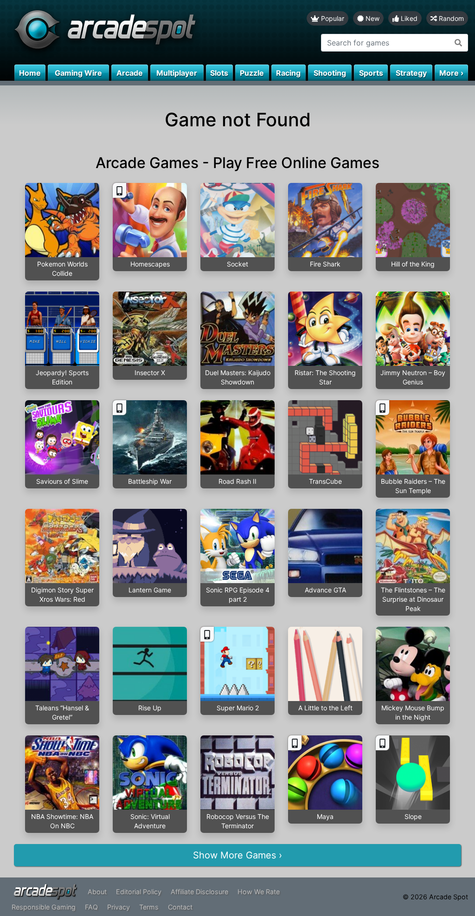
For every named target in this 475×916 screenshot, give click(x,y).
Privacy (118, 907)
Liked (408, 18)
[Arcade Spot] (119, 32)
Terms (149, 907)
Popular (331, 18)
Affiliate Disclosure (199, 892)
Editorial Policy (138, 892)
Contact (180, 907)
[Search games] (458, 43)
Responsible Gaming (44, 907)
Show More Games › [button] (237, 855)
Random (450, 18)
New (371, 18)
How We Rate (259, 892)
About (97, 892)
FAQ (91, 907)
